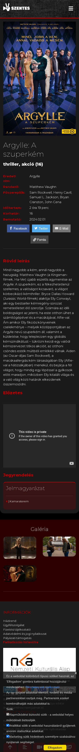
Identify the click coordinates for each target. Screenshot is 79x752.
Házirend (9, 621)
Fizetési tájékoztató (17, 629)
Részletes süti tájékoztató (43, 687)
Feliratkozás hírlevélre (20, 642)
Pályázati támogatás (17, 638)
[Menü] (71, 8)
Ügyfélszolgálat (13, 625)
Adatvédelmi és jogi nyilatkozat (25, 633)
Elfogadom (55, 747)
